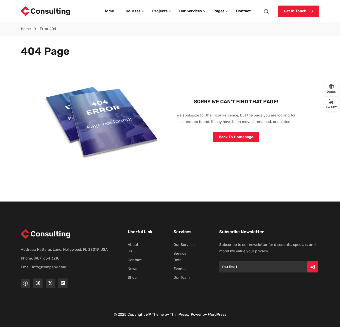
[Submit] (312, 266)
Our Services (190, 11)
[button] (298, 11)
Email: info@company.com (43, 267)
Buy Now (331, 106)
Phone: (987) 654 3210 (40, 258)
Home (108, 11)
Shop (132, 277)
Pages (219, 11)
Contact (243, 11)
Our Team (181, 277)
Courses (133, 11)
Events (179, 268)
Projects (160, 11)
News (132, 268)
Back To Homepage (236, 137)
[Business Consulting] (46, 11)
